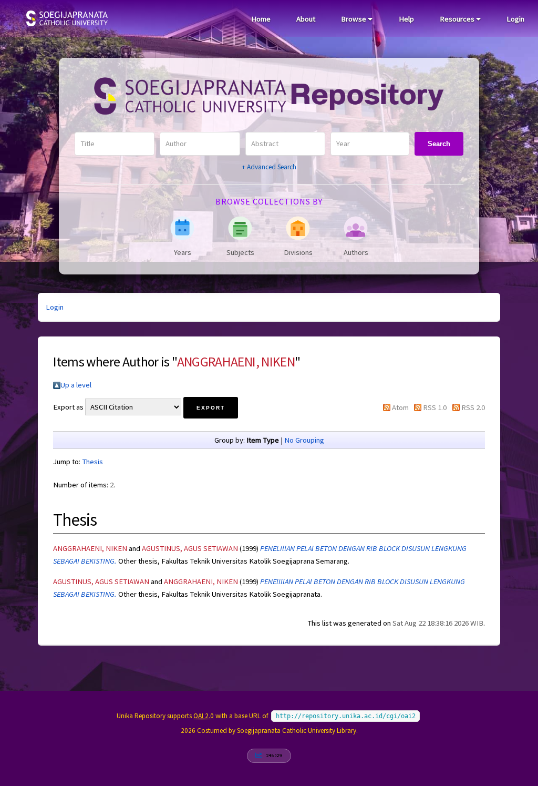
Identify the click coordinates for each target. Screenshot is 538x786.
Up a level (75, 385)
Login (515, 19)
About (305, 19)
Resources (458, 19)
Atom (400, 407)
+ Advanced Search (269, 166)
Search (439, 144)
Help (406, 19)
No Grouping (304, 440)
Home (261, 19)
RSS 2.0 (473, 407)
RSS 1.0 (435, 407)
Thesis (92, 461)
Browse (354, 19)
